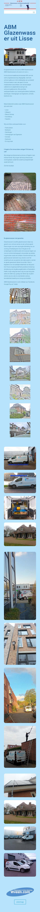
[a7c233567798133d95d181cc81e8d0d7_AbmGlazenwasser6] (20, 437)
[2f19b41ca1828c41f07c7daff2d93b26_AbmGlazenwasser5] (20, 399)
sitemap (20, 902)
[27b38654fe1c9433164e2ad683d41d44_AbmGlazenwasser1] (20, 324)
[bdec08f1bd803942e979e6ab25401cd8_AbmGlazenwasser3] (20, 361)
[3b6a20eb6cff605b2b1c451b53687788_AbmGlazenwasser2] (20, 343)
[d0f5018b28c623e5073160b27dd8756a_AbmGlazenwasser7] (20, 418)
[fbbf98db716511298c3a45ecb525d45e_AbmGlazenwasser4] (20, 380)
